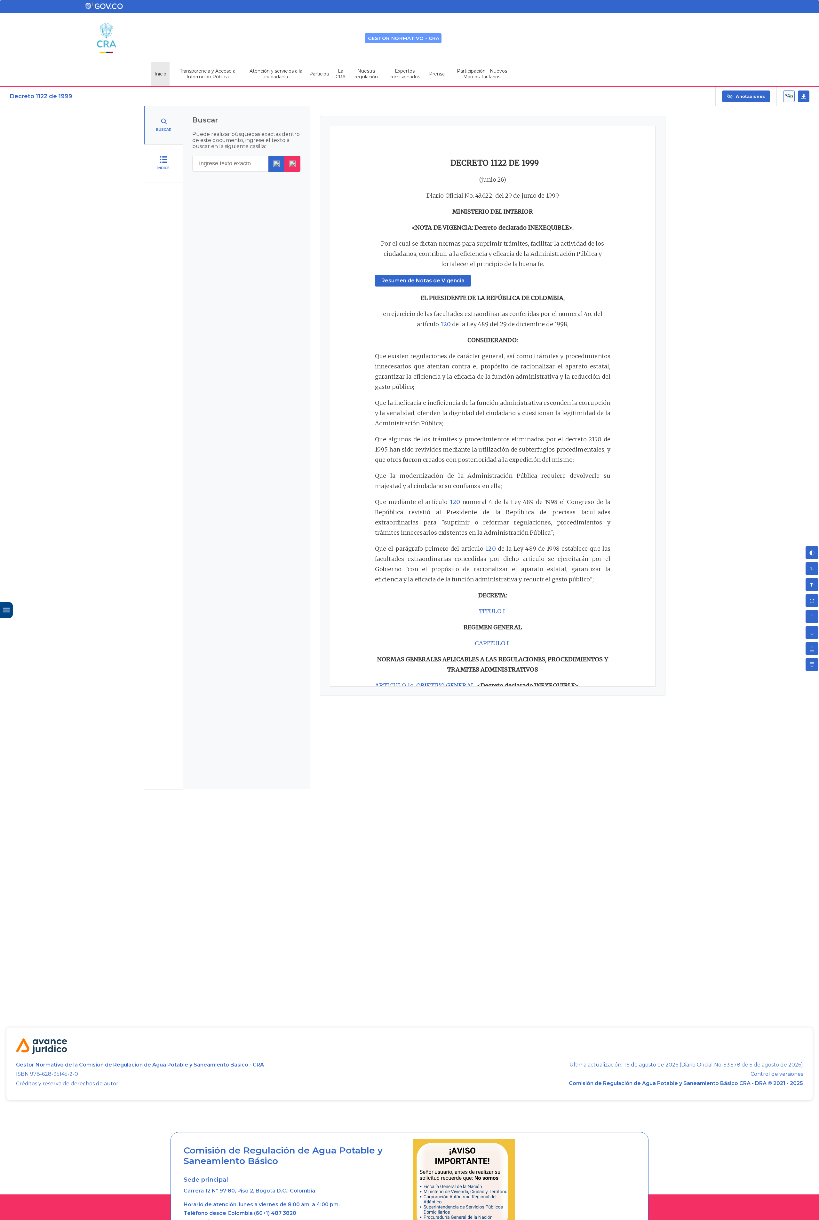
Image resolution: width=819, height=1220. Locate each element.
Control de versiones (777, 1074)
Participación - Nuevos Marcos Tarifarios (482, 74)
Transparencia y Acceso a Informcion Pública (207, 74)
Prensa (437, 74)
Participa (319, 74)
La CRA (341, 74)
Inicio (160, 74)
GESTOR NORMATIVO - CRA (404, 38)
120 (446, 324)
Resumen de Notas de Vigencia (423, 281)
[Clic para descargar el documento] (803, 96)
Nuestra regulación (366, 74)
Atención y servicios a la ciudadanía (276, 74)
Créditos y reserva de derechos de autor (67, 1084)
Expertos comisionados (404, 74)
